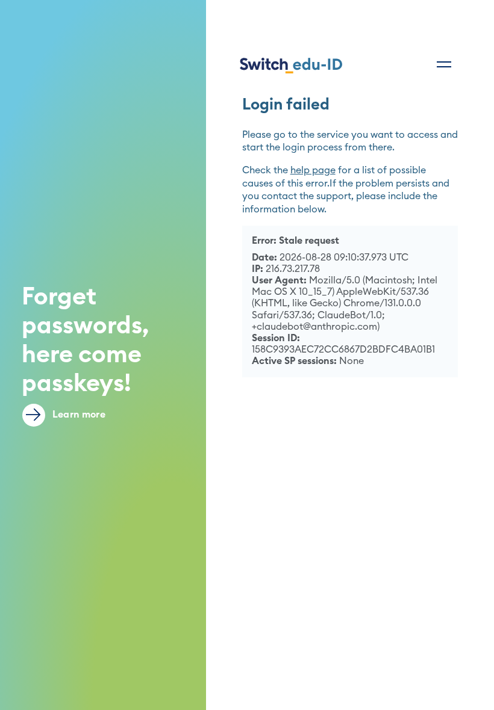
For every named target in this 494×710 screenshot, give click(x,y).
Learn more (77, 414)
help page (313, 170)
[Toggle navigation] (444, 64)
